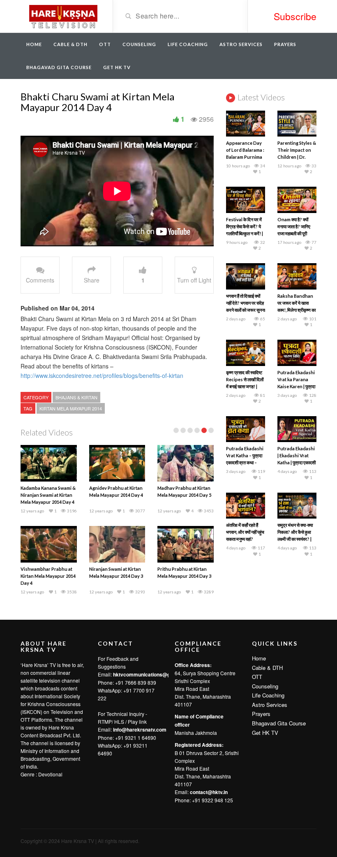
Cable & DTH (70, 44)
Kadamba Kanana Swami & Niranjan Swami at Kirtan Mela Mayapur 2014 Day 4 (48, 495)
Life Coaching (188, 44)
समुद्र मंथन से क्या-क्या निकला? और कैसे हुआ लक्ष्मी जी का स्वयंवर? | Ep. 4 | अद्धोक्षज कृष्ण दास (295, 539)
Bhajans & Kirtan (76, 397)
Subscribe (295, 16)
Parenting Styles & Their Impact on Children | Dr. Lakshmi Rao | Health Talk (296, 157)
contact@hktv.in (209, 792)
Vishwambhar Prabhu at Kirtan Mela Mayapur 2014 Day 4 (48, 576)
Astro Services (241, 44)
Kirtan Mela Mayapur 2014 (70, 408)
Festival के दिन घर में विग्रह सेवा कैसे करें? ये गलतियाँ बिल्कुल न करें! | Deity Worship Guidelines (244, 233)
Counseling (139, 44)
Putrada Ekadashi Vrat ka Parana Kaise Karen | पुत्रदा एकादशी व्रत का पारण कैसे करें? (296, 386)
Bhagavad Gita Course (59, 67)
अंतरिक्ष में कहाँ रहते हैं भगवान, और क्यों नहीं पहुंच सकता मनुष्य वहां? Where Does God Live (245, 539)
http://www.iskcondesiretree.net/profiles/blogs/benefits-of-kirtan (102, 375)
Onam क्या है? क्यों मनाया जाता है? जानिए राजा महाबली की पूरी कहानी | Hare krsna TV (295, 233)
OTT (105, 44)
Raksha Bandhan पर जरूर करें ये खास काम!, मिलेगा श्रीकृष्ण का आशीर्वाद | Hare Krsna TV (296, 310)
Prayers (285, 44)
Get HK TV (117, 67)
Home (34, 44)
